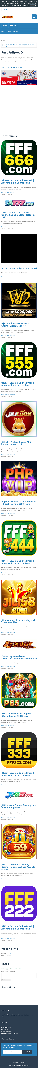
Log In (11, 9)
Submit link (20, 9)
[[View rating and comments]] (8, 192)
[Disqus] (19, 108)
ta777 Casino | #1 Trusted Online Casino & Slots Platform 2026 (18, 215)
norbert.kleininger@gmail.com (9, 1033)
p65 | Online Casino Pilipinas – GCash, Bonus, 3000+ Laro (17, 714)
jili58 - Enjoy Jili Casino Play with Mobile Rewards (18, 621)
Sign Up (5, 9)
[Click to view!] (19, 77)
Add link (13, 25)
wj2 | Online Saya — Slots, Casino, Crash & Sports (15, 324)
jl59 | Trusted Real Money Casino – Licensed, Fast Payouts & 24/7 (18, 867)
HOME (5, 25)
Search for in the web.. (12, 67)
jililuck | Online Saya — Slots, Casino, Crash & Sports (17, 443)
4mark (24, 1062)
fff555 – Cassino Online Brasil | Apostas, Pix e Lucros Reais (17, 384)
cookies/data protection (20, 5)
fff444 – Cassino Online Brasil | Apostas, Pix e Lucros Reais (17, 562)
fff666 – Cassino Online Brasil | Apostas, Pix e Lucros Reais (17, 181)
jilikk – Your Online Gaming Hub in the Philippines (18, 806)
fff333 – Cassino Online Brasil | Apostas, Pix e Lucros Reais (17, 774)
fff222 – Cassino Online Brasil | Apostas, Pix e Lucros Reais (17, 927)
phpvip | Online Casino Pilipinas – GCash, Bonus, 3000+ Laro (18, 502)
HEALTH (9, 953)
